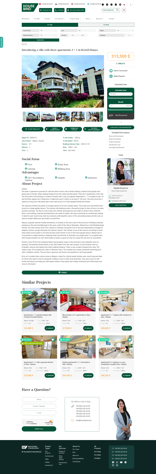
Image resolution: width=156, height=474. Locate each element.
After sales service (61, 457)
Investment (49, 465)
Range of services (62, 452)
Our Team (76, 449)
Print (64, 272)
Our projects (48, 452)
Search (41, 40)
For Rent (47, 19)
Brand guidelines (78, 458)
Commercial (49, 456)
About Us (76, 455)
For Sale (37, 19)
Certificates (77, 461)
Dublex (47, 462)
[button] (101, 117)
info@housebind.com (118, 201)
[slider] (108, 98)
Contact (111, 19)
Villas (47, 459)
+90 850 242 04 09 (47, 4)
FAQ (74, 452)
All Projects (25, 19)
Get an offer (2, 42)
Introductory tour (63, 463)
